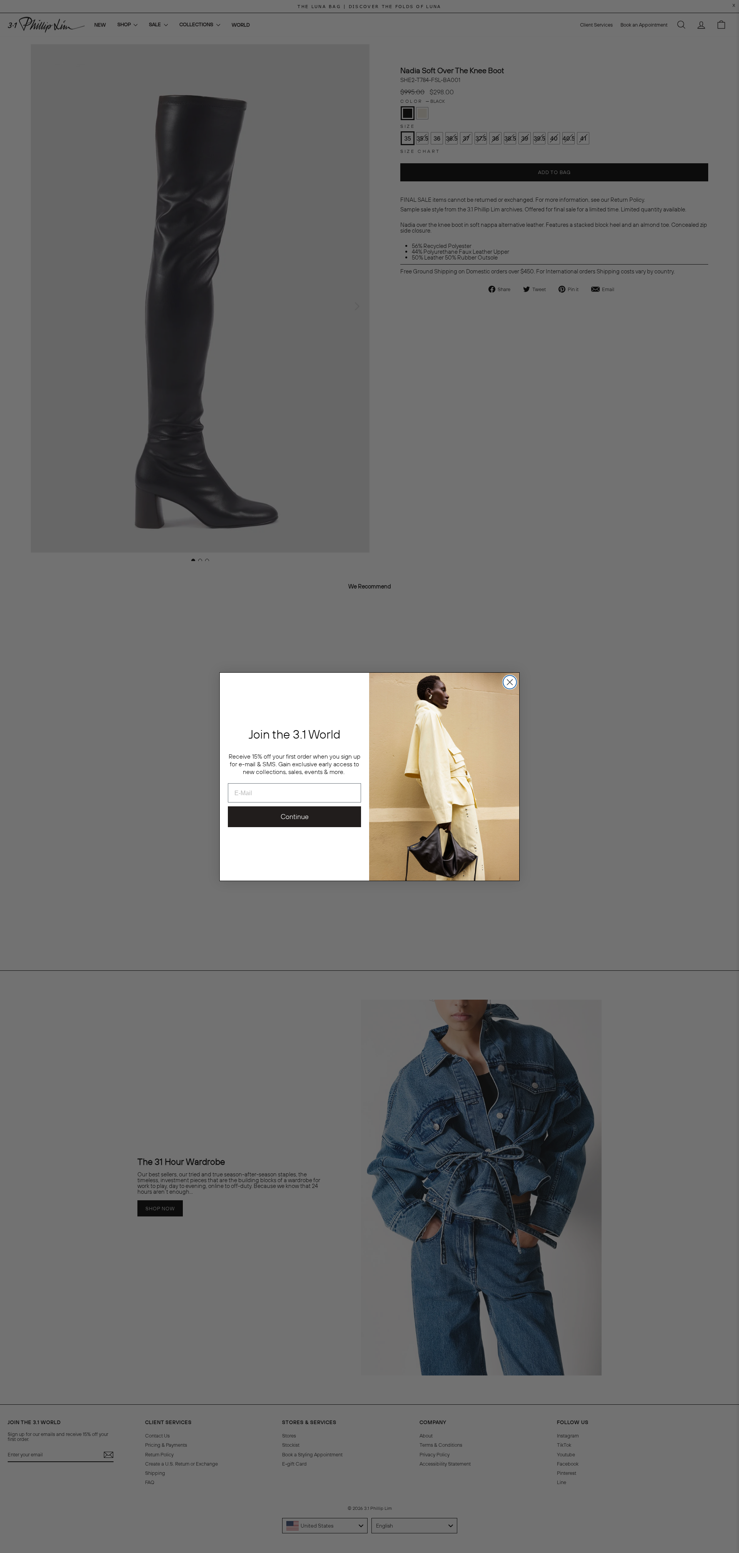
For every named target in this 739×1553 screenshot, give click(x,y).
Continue (295, 816)
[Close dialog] (510, 682)
